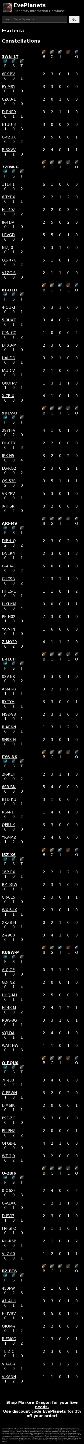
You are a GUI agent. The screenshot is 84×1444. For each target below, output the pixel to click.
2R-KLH (8, 774)
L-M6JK (8, 1105)
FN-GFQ (9, 1228)
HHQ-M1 (10, 995)
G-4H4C (9, 566)
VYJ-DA (8, 1033)
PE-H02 (8, 616)
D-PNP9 (9, 112)
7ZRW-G (10, 167)
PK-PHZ (8, 1130)
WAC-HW (10, 1045)
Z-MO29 (9, 642)
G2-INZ (8, 982)
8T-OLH (9, 290)
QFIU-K (8, 825)
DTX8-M (9, 345)
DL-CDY (9, 443)
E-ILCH (9, 659)
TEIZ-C (8, 1351)
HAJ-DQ (8, 358)
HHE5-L (9, 591)
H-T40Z (8, 209)
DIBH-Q (9, 541)
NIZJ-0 (7, 247)
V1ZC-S (9, 273)
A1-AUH (9, 1301)
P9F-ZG (8, 1118)
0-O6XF (9, 1190)
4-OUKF (9, 307)
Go (74, 19)
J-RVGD (8, 235)
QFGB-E (9, 1143)
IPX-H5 (8, 456)
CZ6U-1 (9, 99)
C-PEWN (9, 1093)
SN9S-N (9, 739)
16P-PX (8, 872)
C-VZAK (9, 1203)
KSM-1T (9, 812)
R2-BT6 (9, 1271)
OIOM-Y (9, 1326)
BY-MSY (8, 86)
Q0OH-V (9, 383)
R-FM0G (9, 1339)
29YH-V (8, 430)
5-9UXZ (9, 320)
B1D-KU (9, 799)
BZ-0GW (9, 884)
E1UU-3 (9, 124)
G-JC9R (8, 579)
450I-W (8, 1288)
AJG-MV (9, 523)
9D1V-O (10, 413)
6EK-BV (8, 74)
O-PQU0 (10, 1063)
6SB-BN (9, 787)
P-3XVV (9, 150)
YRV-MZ (9, 837)
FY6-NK (9, 757)
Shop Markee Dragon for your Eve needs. (42, 1404)
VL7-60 (8, 1254)
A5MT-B (9, 689)
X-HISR (8, 506)
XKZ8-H (9, 922)
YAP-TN (8, 629)
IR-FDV (8, 222)
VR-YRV (8, 493)
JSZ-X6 (9, 855)
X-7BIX (8, 396)
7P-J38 (8, 1080)
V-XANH (9, 1377)
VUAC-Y (9, 1364)
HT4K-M (9, 1007)
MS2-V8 (9, 714)
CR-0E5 (8, 897)
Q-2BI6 (9, 1173)
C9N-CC (9, 332)
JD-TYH (8, 702)
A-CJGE (8, 970)
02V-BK (8, 676)
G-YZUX (9, 137)
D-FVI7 (8, 1216)
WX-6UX (9, 910)
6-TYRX (8, 197)
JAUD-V (8, 370)
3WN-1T (10, 56)
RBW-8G (9, 1020)
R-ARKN (9, 727)
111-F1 (8, 184)
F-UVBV (9, 1313)
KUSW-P (10, 952)
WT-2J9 (8, 1156)
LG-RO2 (9, 468)
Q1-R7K (9, 260)
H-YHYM (9, 604)
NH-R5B (9, 1241)
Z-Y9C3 (8, 935)
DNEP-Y (8, 553)
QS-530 (9, 481)
